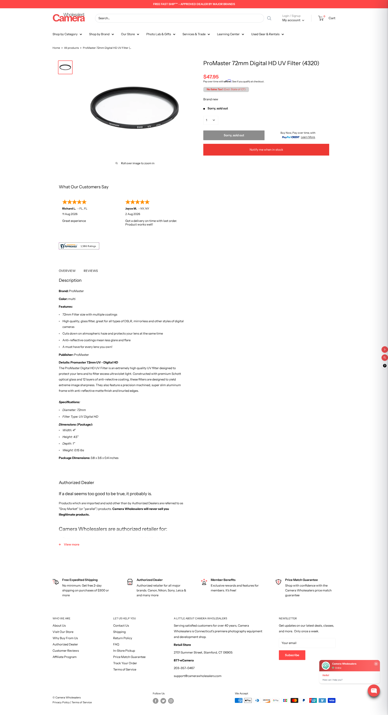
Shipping (119, 632)
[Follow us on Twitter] (163, 701)
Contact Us (121, 625)
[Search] (269, 18)
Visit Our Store (63, 632)
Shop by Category (65, 34)
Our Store (128, 34)
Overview (67, 271)
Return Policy (122, 638)
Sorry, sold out (234, 135)
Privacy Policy (61, 702)
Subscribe (292, 655)
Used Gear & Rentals (265, 34)
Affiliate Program (65, 657)
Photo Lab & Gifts (158, 34)
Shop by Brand (99, 34)
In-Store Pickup (124, 651)
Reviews (91, 271)
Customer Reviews (66, 651)
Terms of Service (124, 669)
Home (56, 47)
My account (291, 20)
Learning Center (228, 34)
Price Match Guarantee (129, 657)
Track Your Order (125, 663)
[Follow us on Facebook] (155, 701)
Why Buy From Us (65, 638)
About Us (59, 625)
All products (71, 47)
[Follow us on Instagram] (171, 701)
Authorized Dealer (65, 644)
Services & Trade (194, 34)
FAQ (116, 644)
